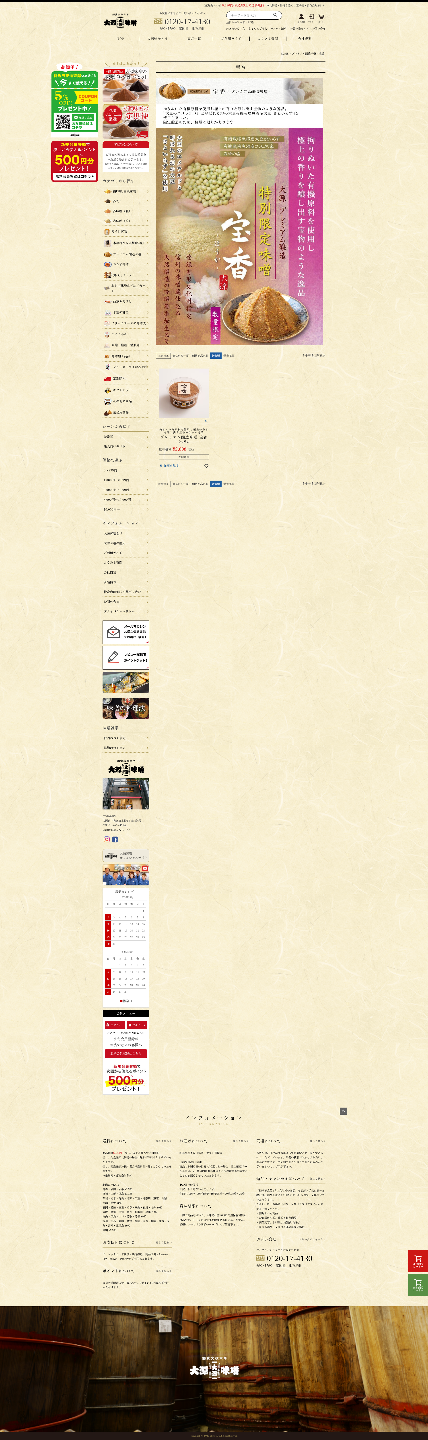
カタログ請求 (278, 28)
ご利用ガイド (231, 38)
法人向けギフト (115, 446)
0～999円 (110, 470)
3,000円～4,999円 (116, 490)
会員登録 (301, 22)
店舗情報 (110, 582)
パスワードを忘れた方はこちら (126, 1032)
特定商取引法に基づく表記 (122, 592)
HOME (285, 53)
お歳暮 (108, 436)
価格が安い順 (181, 355)
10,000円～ (112, 509)
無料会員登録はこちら (126, 1053)
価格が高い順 (200, 355)
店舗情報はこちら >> (116, 829)
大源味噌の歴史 (115, 543)
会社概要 (305, 38)
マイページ (139, 1025)
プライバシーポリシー (119, 611)
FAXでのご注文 (235, 28)
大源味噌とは (157, 38)
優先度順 (228, 355)
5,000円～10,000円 (117, 499)
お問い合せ (318, 28)
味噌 (251, 22)
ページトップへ (343, 1111)
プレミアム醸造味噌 (304, 53)
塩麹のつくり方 (115, 748)
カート (321, 22)
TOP (120, 38)
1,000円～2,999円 (116, 480)
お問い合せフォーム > (312, 1239)
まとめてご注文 (257, 28)
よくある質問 (268, 38)
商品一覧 (194, 38)
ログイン (311, 22)
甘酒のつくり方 (115, 738)
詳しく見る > (164, 1141)
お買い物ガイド (299, 28)
